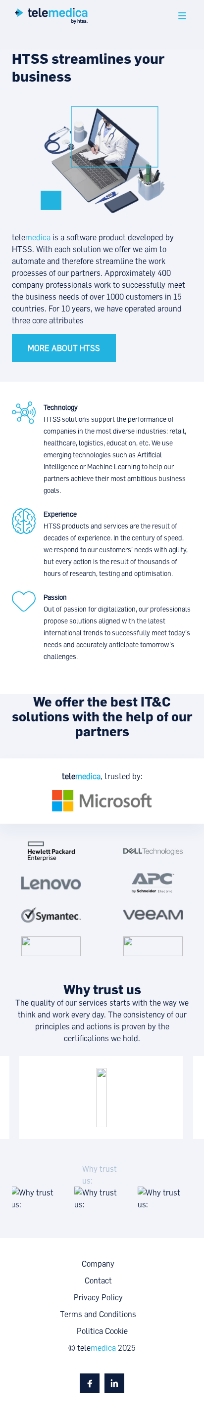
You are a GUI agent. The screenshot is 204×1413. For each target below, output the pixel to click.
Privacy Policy (98, 1297)
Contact (98, 1280)
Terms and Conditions (98, 1314)
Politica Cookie (102, 1331)
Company (98, 1264)
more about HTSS (64, 348)
